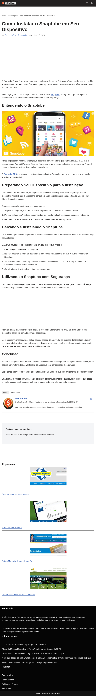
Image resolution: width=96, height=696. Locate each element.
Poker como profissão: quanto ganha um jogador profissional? (29, 662)
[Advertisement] (48, 62)
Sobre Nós (6, 689)
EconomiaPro (10, 35)
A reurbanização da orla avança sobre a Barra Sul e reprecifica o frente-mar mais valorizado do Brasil (46, 658)
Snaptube (55, 94)
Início (4, 16)
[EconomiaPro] (8, 408)
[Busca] (92, 3)
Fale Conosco (8, 680)
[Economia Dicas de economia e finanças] (9, 3)
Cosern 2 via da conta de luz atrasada (18, 595)
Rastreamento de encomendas (15, 494)
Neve (38, 693)
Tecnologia (12, 16)
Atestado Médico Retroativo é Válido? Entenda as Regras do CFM (31, 649)
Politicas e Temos (10, 684)
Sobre (5, 393)
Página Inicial (8, 675)
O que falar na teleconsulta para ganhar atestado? (24, 644)
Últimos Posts (15, 393)
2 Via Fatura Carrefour (12, 528)
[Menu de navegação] (87, 3)
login (26, 435)
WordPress (55, 693)
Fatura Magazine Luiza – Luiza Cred (18, 561)
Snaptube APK (10, 174)
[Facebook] (91, 398)
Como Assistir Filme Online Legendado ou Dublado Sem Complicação (33, 653)
